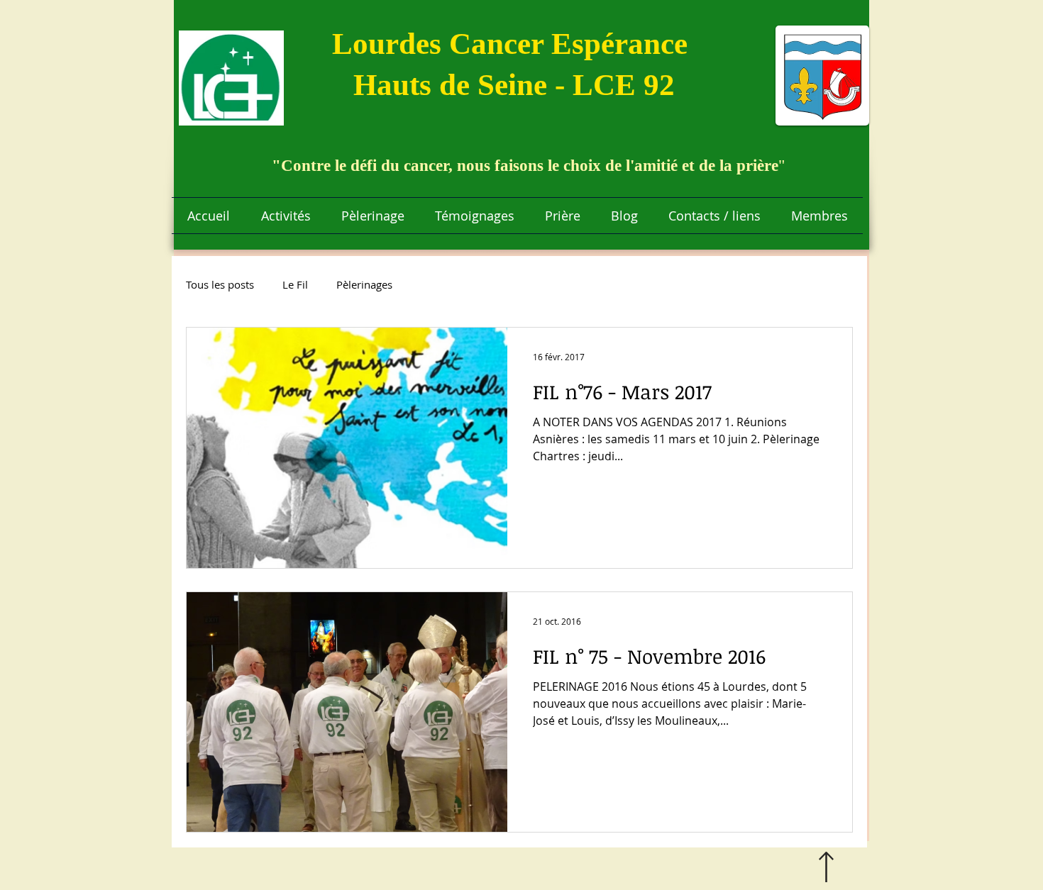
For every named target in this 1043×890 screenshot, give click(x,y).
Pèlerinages (364, 284)
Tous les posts (220, 284)
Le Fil (295, 284)
